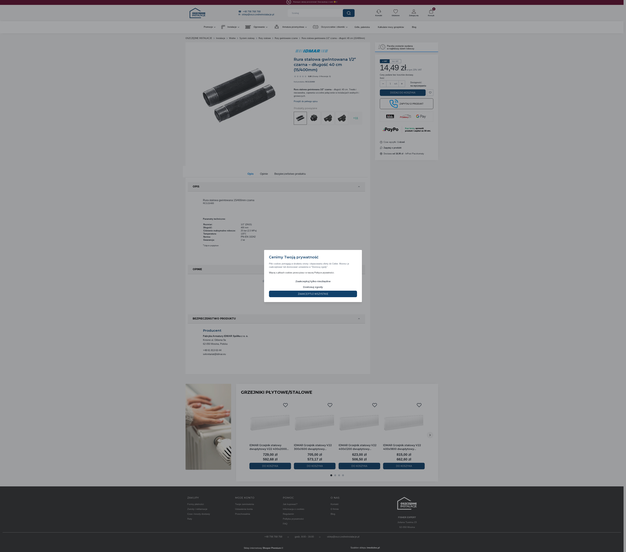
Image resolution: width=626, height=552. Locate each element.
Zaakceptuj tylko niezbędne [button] (313, 281)
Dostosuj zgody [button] (313, 287)
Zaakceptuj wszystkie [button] (313, 293)
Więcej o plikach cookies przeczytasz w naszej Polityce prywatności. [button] (302, 272)
